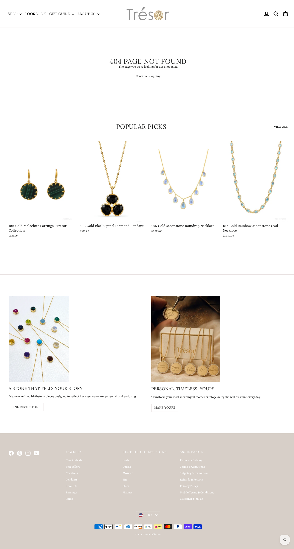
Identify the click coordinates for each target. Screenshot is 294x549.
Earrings (71, 492)
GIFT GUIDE (60, 14)
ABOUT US (86, 14)
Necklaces (72, 473)
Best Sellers (73, 466)
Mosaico (128, 473)
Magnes (128, 492)
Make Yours (164, 407)
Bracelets (71, 486)
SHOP (13, 14)
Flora (126, 486)
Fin (125, 479)
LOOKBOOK (35, 14)
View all (281, 127)
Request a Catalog (191, 460)
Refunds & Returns (192, 479)
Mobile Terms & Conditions (197, 492)
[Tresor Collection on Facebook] (11, 453)
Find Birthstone (26, 407)
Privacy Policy (189, 486)
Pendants (71, 479)
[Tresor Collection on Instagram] (28, 453)
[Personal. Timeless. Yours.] (185, 339)
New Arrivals (74, 460)
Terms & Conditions (192, 466)
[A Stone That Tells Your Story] (39, 339)
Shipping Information (194, 473)
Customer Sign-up (191, 499)
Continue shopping (148, 76)
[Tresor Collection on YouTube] (36, 453)
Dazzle (127, 466)
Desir (126, 460)
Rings (69, 499)
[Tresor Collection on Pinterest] (19, 453)
